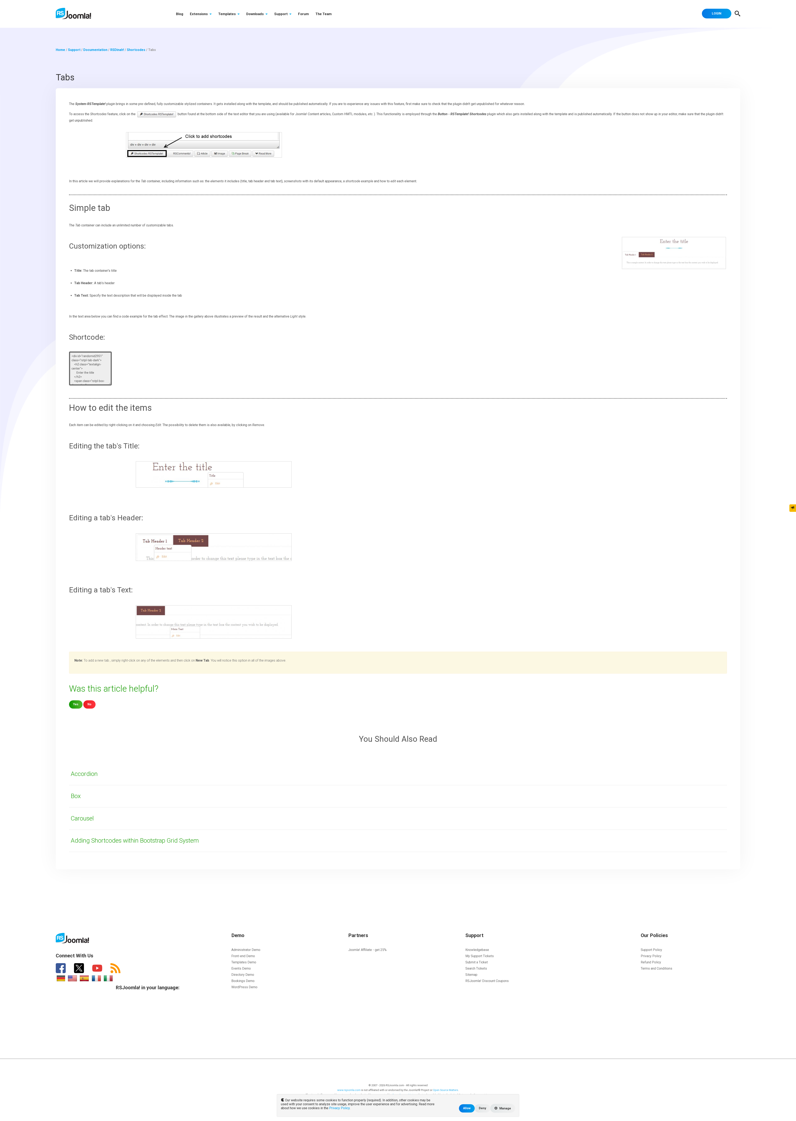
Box (76, 796)
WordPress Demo (244, 987)
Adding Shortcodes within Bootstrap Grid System (135, 840)
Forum (303, 14)
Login (716, 13)
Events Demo (241, 968)
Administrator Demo (245, 950)
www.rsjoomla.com (348, 1090)
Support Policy (651, 950)
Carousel (82, 818)
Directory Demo (242, 975)
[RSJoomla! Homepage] (73, 13)
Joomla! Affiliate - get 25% (367, 950)
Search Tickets (476, 968)
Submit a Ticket (476, 962)
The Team (323, 14)
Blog (179, 14)
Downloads (255, 14)
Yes (75, 704)
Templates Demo (243, 962)
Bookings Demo (243, 981)
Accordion (84, 773)
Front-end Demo (243, 956)
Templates (227, 14)
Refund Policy (651, 962)
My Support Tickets (479, 956)
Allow (467, 1108)
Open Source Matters (445, 1090)
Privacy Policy (651, 956)
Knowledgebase (477, 950)
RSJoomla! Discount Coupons (487, 981)
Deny (482, 1108)
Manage (505, 1108)
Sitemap (471, 975)
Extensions (199, 14)
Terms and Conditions (656, 968)
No (89, 704)
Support (281, 14)
